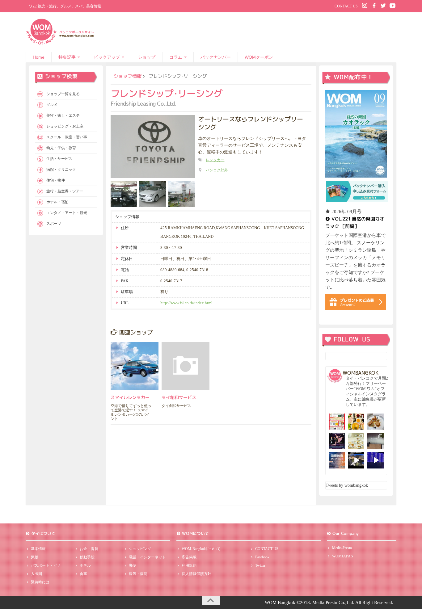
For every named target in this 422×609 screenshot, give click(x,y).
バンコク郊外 (217, 170)
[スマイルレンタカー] (134, 366)
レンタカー (215, 160)
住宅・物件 (55, 180)
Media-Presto (342, 548)
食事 (83, 574)
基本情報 (38, 549)
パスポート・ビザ (46, 565)
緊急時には (40, 582)
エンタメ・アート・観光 (66, 213)
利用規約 (189, 565)
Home (38, 57)
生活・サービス (59, 159)
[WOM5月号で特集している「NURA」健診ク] (375, 441)
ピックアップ (107, 57)
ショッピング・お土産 (64, 126)
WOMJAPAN (342, 556)
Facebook (262, 557)
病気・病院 (138, 574)
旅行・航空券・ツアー (64, 191)
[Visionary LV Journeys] (356, 460)
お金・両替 (89, 549)
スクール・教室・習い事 (66, 137)
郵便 (132, 565)
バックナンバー (215, 57)
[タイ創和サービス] (185, 366)
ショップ (146, 57)
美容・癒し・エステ (63, 115)
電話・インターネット (147, 557)
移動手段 (87, 557)
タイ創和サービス (179, 397)
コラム (175, 57)
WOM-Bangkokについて (201, 549)
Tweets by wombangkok (347, 485)
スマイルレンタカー (130, 397)
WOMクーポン (259, 57)
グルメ (51, 105)
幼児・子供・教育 (61, 148)
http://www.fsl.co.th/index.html (186, 302)
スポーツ (53, 223)
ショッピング (140, 549)
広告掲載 (189, 557)
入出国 (36, 574)
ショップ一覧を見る (63, 94)
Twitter (260, 565)
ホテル (85, 565)
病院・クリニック (61, 169)
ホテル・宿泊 (57, 202)
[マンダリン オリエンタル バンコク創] (356, 441)
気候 (34, 557)
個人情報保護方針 (196, 574)
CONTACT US (346, 6)
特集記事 (67, 57)
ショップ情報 (127, 76)
